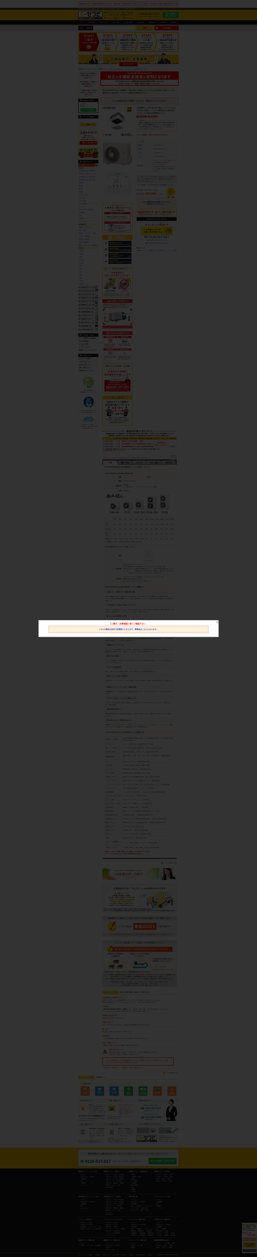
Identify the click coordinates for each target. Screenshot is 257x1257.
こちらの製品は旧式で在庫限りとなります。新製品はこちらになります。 (128, 629)
